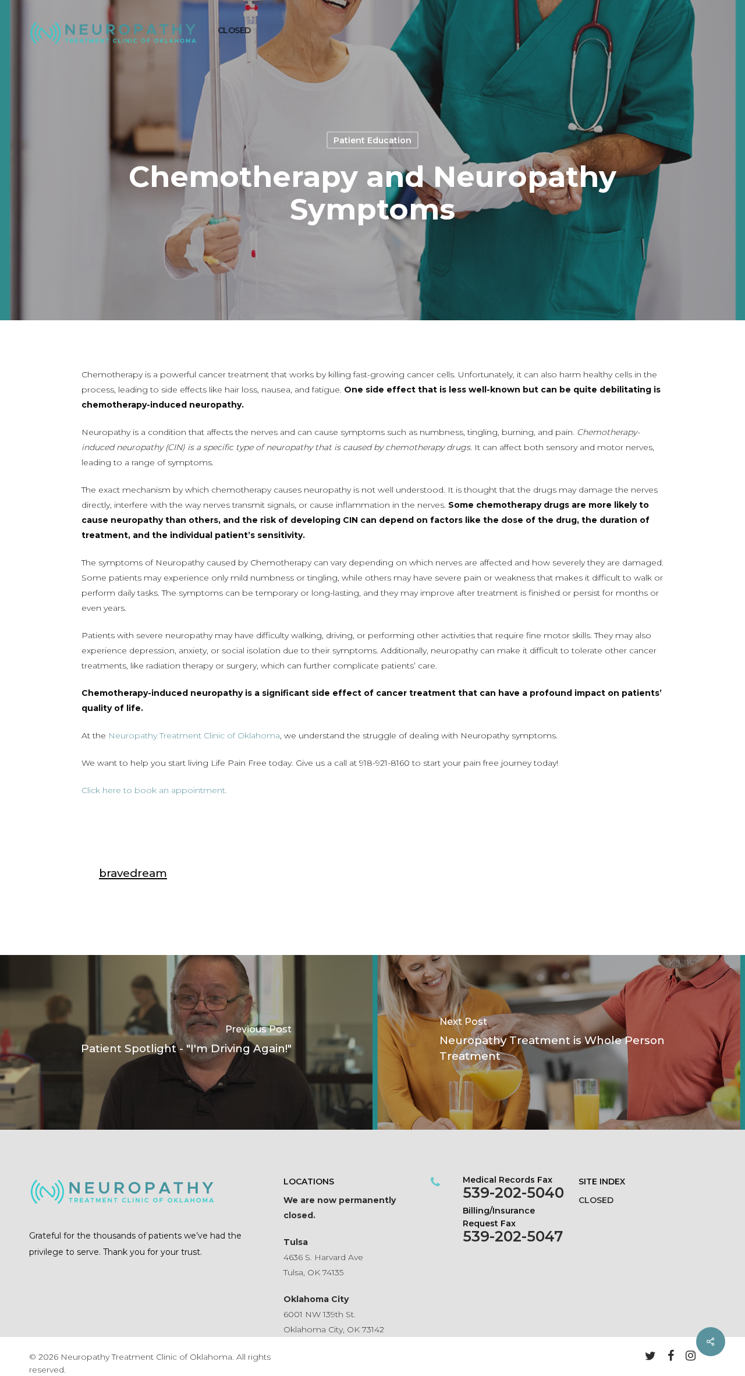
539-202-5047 (513, 1236)
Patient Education (372, 140)
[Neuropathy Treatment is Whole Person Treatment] (558, 1042)
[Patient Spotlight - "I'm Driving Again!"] (186, 1042)
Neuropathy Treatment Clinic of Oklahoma (194, 735)
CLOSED (596, 1200)
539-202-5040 (513, 1192)
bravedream (133, 873)
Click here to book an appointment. (155, 790)
